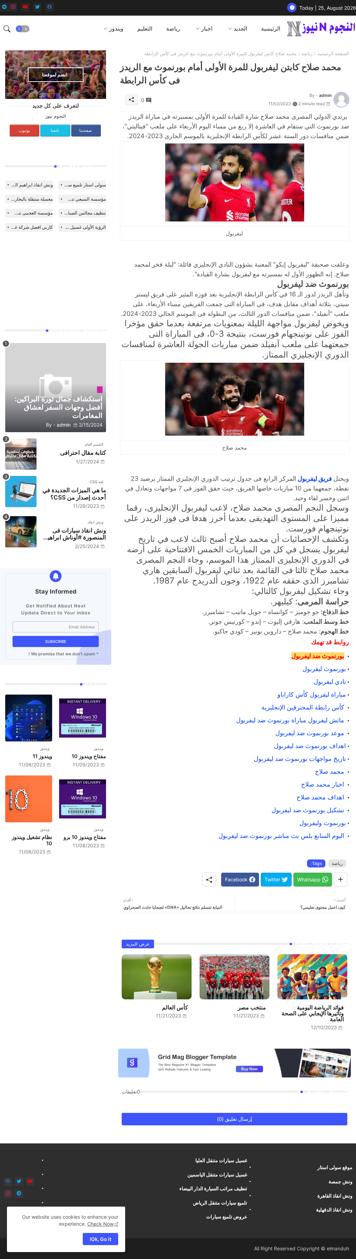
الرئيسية (270, 28)
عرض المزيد (138, 944)
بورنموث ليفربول (323, 668)
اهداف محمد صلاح (321, 797)
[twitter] (37, 7)
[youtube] (25, 7)
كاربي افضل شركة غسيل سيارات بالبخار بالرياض (29, 227)
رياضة (173, 28)
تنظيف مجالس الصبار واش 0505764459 (82, 213)
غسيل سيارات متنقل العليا (221, 1160)
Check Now (100, 1224)
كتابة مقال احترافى (83, 452)
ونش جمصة (341, 1181)
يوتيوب (24, 130)
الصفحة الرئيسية (333, 53)
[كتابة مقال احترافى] (21, 454)
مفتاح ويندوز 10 (89, 756)
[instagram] (13, 7)
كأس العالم (175, 1007)
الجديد (240, 28)
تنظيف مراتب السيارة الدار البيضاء (213, 1188)
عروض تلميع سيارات (226, 1216)
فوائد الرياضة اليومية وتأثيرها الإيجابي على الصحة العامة (313, 1013)
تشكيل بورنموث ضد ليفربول (308, 810)
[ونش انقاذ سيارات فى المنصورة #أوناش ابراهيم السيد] (21, 531)
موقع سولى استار (335, 1167)
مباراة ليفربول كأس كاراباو (311, 694)
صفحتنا (85, 130)
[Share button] (340, 880)
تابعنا (55, 130)
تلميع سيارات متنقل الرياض (220, 1203)
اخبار (206, 28)
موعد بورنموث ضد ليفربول (310, 733)
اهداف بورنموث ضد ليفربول (309, 745)
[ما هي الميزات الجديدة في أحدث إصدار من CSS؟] (21, 491)
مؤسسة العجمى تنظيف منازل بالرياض (29, 213)
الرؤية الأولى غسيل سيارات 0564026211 (82, 227)
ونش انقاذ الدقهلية (334, 1209)
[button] (23, 28)
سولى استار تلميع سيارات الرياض (82, 184)
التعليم (144, 28)
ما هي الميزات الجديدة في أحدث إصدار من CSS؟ (74, 494)
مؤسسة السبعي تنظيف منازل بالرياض (82, 199)
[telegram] (4, 7)
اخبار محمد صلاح (323, 784)
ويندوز (116, 28)
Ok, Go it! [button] (100, 1239)
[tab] (270, 29)
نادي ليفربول (329, 681)
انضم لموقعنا (54, 74)
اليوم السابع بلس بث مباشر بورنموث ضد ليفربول (282, 835)
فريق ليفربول (315, 478)
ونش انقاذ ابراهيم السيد (30, 184)
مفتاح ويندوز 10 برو (85, 837)
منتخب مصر (252, 1007)
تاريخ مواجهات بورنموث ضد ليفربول (300, 758)
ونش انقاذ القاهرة (335, 1196)
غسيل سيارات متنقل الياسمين (217, 1174)
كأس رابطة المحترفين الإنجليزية (303, 707)
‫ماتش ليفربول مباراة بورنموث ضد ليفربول (291, 720)
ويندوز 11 (42, 756)
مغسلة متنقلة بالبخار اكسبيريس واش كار (29, 199)
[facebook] (49, 7)
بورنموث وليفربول (322, 822)
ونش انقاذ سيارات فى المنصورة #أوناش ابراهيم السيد (75, 534)
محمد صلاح (330, 771)
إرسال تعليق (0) (234, 1119)
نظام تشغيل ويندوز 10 (32, 840)
